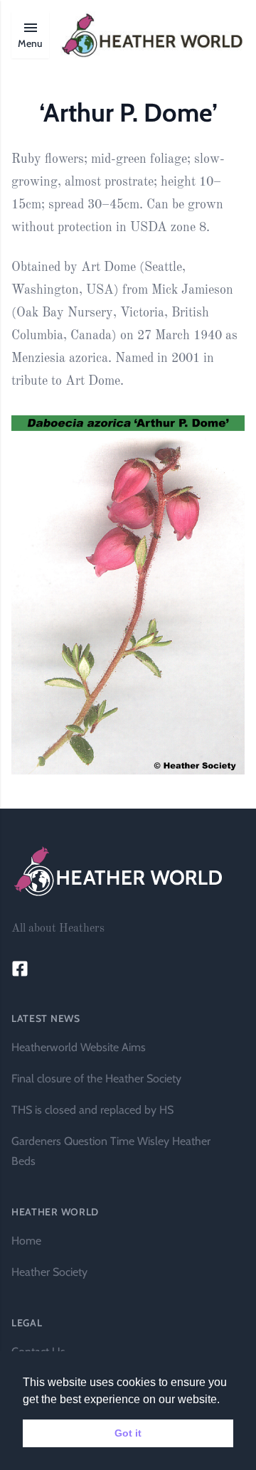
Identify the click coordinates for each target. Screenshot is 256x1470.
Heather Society (49, 1272)
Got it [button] (128, 1433)
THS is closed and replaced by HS (92, 1110)
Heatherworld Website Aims (78, 1047)
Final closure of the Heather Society (96, 1078)
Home (26, 1240)
